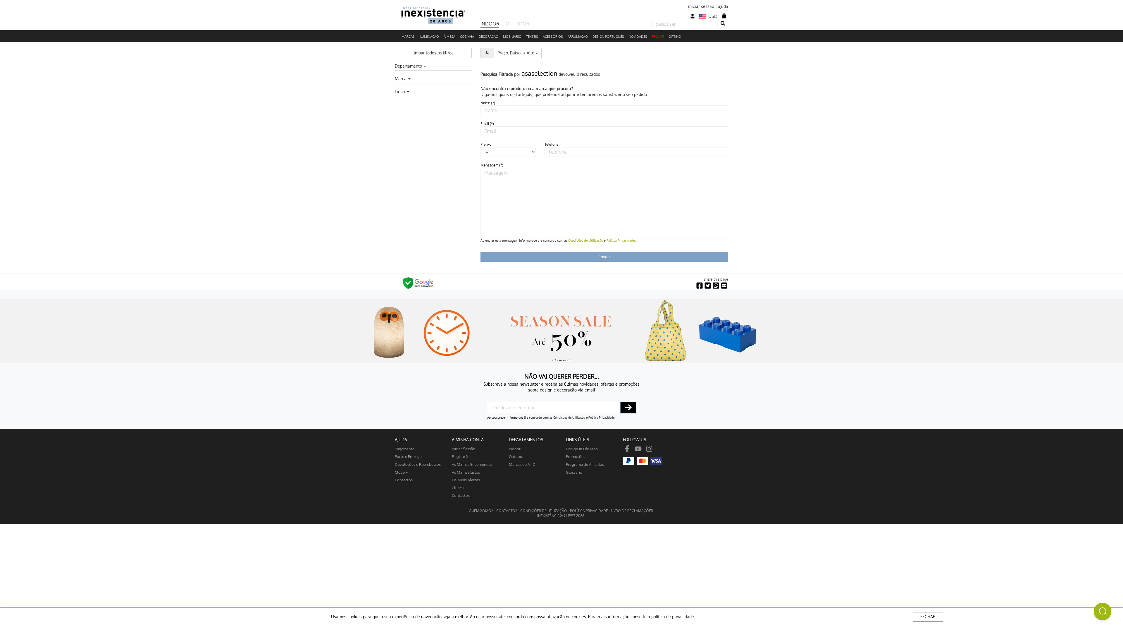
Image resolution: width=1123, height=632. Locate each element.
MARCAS (408, 37)
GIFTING (675, 37)
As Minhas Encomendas (472, 464)
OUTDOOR (517, 24)
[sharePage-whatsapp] (716, 285)
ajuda (723, 6)
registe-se (461, 456)
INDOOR (489, 24)
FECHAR (928, 616)
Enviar (604, 256)
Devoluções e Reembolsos (418, 464)
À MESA (449, 37)
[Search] (723, 24)
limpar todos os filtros (433, 52)
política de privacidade (672, 616)
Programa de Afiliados (585, 464)
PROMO (658, 37)
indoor (515, 448)
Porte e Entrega (408, 456)
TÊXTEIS (532, 37)
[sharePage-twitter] (708, 285)
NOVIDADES (638, 37)
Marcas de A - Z (522, 464)
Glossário (574, 472)
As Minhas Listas (466, 472)
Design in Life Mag (582, 448)
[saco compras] (724, 16)
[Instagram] (649, 448)
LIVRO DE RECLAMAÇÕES (632, 511)
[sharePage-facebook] (699, 285)
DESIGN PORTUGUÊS (608, 37)
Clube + (401, 472)
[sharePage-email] (724, 285)
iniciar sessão (701, 6)
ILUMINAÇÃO (429, 37)
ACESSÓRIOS (553, 37)
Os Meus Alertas (466, 479)
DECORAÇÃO (488, 37)
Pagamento (405, 448)
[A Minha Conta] (692, 16)
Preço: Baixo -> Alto (519, 52)
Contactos (404, 479)
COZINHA (467, 37)
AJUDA (401, 439)
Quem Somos (481, 511)
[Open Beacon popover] (1102, 611)
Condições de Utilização (585, 240)
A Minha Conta (468, 439)
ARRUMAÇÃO (578, 37)
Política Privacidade (621, 240)
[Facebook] (627, 448)
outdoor (516, 456)
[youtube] (638, 448)
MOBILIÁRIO (512, 37)
